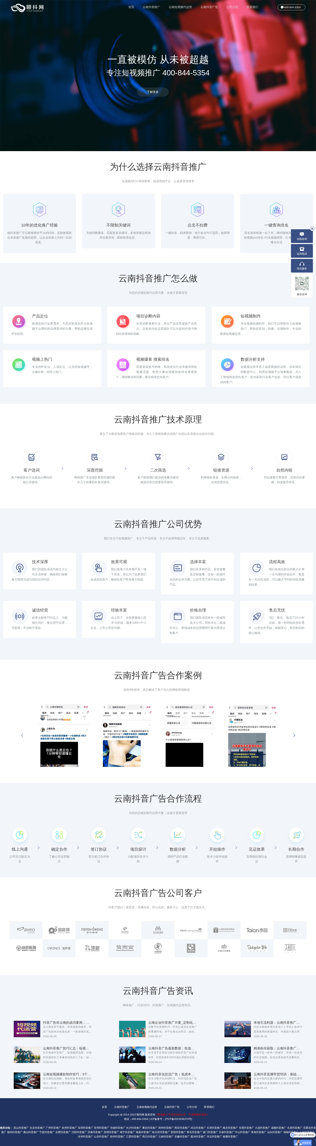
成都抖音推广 (278, 1127)
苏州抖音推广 (101, 1127)
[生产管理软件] (254, 735)
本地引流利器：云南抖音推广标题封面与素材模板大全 (278, 1022)
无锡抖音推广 (117, 1127)
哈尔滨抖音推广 (161, 1132)
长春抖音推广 (226, 1132)
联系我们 (252, 7)
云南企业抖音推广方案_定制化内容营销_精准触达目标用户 (172, 1022)
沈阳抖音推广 (79, 1132)
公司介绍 (232, 7)
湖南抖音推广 (291, 1132)
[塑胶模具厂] (192, 735)
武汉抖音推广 (198, 1127)
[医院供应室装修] (129, 735)
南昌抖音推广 (143, 1132)
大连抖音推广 (262, 1127)
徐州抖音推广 (117, 1136)
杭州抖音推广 (69, 1127)
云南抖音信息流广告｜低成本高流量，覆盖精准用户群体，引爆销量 (172, 1074)
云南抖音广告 (209, 7)
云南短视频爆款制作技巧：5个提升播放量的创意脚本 (67, 1074)
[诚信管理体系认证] (67, 735)
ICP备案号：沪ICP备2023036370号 (170, 1119)
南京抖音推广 (230, 1127)
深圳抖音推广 (85, 1127)
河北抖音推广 (214, 1136)
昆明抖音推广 (111, 1132)
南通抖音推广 (230, 1136)
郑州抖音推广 (166, 1127)
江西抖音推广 (134, 1136)
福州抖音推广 (14, 1132)
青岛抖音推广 (194, 1132)
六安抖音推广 (307, 1132)
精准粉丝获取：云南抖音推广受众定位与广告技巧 (278, 1048)
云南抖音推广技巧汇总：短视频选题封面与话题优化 (67, 1048)
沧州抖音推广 (85, 1136)
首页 (131, 7)
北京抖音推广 (37, 1127)
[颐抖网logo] (27, 8)
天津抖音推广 (214, 1127)
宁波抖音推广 (47, 1132)
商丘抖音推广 (150, 1136)
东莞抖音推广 (246, 1127)
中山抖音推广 (242, 1132)
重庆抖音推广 (150, 1127)
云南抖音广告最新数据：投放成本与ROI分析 (172, 1048)
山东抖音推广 (101, 1136)
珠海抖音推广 (258, 1132)
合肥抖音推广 (63, 1132)
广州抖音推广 (53, 1127)
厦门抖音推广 (210, 1132)
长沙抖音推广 (134, 1127)
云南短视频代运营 (180, 7)
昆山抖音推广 (21, 1127)
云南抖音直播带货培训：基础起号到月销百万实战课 (278, 1074)
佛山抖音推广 (31, 1132)
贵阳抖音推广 (178, 1132)
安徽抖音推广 (182, 1136)
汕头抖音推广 (275, 1132)
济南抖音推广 (95, 1132)
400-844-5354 (292, 7)
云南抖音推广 (151, 7)
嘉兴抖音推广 (198, 1136)
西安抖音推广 (182, 1127)
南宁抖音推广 (127, 1132)
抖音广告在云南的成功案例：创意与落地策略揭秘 (67, 1022)
